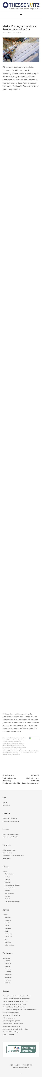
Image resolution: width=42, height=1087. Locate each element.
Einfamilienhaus (6, 743)
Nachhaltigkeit (9, 893)
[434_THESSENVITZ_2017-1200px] (30, 464)
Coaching (8, 971)
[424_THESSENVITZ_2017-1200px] (30, 394)
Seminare (8, 980)
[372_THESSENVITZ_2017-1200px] (11, 646)
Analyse (7, 960)
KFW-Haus (16, 749)
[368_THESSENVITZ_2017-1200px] (11, 618)
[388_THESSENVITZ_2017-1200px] (30, 142)
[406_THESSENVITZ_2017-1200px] (30, 268)
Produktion (10, 752)
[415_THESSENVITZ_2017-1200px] (11, 338)
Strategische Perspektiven (11, 1012)
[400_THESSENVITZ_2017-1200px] (30, 226)
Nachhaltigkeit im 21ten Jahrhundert (14, 1007)
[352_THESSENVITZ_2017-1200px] (11, 506)
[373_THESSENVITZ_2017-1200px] (30, 646)
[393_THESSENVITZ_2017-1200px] (11, 184)
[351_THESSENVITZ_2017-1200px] (30, 492)
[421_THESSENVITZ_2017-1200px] (11, 380)
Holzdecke (23, 747)
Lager (20, 749)
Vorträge (7, 983)
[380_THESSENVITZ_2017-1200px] (11, 702)
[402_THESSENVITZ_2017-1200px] (30, 240)
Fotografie (5, 747)
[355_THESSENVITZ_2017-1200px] (30, 520)
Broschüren (8, 936)
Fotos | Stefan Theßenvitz (11, 834)
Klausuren (8, 969)
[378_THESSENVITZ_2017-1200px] (11, 688)
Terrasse (25, 752)
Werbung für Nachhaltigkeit (11, 1015)
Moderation (8, 974)
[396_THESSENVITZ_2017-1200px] (30, 198)
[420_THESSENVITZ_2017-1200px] (30, 366)
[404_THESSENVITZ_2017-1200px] (30, 254)
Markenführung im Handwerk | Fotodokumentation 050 (30, 779)
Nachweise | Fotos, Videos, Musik (13, 855)
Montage (21, 750)
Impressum (6, 805)
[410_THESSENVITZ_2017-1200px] (30, 296)
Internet (7, 896)
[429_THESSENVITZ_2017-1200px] (11, 436)
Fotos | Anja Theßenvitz (10, 837)
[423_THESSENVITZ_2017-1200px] (11, 394)
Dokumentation (17, 741)
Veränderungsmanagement (11, 1021)
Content (7, 899)
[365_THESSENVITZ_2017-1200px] (30, 590)
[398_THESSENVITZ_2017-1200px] (30, 212)
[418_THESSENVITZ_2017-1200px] (30, 352)
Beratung (15, 739)
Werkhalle (5, 754)
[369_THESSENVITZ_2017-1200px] (30, 618)
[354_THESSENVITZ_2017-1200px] (11, 520)
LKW (9, 750)
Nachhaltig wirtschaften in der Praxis (14, 1004)
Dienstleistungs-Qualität (12, 885)
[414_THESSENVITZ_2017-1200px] (30, 324)
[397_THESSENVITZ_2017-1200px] (11, 212)
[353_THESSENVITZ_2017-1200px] (30, 506)
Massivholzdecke (14, 750)
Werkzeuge (6, 958)
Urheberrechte (7, 853)
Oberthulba (36, 750)
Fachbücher (8, 934)
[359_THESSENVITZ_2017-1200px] (30, 548)
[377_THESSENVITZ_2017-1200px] (30, 674)
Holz (9, 747)
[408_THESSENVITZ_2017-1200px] (30, 282)
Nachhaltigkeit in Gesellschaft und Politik (16, 1001)
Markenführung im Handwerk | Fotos (17, 738)
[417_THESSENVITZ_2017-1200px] (11, 352)
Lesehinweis (6, 858)
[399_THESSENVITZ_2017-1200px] (11, 226)
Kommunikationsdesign (12, 901)
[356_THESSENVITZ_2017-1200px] (11, 534)
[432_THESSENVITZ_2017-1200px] (30, 450)
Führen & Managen (9, 1018)
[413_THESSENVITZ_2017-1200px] (11, 324)
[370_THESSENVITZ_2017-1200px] (11, 632)
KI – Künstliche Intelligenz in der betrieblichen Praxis (19, 1009)
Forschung (8, 963)
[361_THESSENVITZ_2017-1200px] (30, 562)
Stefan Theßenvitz (17, 32)
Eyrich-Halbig (22, 743)
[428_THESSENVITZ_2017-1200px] (30, 422)
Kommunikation (10, 888)
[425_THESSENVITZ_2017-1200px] (11, 408)
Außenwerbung (9, 945)
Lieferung (5, 750)
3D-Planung (9, 739)
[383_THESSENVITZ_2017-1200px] (11, 114)
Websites (7, 917)
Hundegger (10, 749)
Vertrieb (7, 890)
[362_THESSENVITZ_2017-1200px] (11, 576)
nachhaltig (26, 750)
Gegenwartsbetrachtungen (11, 1032)
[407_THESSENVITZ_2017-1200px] (11, 282)
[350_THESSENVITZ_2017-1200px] (11, 492)
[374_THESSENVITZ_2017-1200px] (11, 660)
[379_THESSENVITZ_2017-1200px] (30, 688)
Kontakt (5, 802)
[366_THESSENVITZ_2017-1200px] (11, 604)
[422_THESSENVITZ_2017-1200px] (30, 380)
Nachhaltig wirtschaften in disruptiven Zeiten (17, 996)
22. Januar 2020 (6, 32)
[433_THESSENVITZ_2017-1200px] (11, 464)
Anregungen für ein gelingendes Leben (15, 1029)
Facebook (8, 920)
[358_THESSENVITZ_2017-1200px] (11, 548)
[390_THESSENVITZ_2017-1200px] (30, 156)
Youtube (7, 923)
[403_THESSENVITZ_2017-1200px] (11, 254)
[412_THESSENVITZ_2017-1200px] (30, 310)
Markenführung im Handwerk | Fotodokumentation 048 (11, 779)
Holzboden (17, 747)
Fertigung (19, 745)
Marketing (8, 882)
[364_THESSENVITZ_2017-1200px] (11, 590)
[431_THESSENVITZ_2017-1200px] (11, 450)
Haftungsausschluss (9, 850)
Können (5, 914)
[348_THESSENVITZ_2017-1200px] (11, 478)
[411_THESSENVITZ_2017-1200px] (11, 310)
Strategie (7, 877)
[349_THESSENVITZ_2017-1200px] (30, 478)
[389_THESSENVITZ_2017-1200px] (11, 156)
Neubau (31, 750)
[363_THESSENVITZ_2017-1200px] (30, 576)
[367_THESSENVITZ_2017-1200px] (30, 604)
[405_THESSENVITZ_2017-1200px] (11, 268)
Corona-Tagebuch (8, 1034)
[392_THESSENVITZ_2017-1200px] (30, 170)
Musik (6, 931)
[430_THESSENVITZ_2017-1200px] (30, 436)
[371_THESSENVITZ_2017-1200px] (30, 632)
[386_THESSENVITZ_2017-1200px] (30, 128)
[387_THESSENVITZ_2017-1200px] (11, 142)
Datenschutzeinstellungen (11, 821)
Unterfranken (30, 752)
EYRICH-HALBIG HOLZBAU (9, 745)
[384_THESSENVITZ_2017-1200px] (30, 114)
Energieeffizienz (14, 743)
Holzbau (13, 747)
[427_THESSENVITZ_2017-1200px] (11, 422)
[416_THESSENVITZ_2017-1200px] (30, 338)
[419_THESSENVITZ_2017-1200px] (11, 366)
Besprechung (21, 739)
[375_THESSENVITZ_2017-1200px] (30, 660)
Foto (23, 745)
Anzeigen (8, 942)
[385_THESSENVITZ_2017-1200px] (11, 128)
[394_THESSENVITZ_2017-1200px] (30, 184)
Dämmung (10, 741)
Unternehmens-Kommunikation (13, 1023)
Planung (5, 752)
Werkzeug (10, 754)
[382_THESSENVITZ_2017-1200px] (30, 100)
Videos (7, 925)
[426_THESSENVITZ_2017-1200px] (30, 408)
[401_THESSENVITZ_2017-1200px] (11, 240)
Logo (6, 939)
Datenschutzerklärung (10, 818)
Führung (7, 879)
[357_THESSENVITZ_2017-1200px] (30, 534)
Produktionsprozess (17, 752)
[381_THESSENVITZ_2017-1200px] (11, 100)
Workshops (8, 977)
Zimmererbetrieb (16, 754)
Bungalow (5, 741)
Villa (35, 752)
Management (9, 874)
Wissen (5, 871)
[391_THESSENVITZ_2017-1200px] (11, 170)
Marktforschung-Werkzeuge (11, 1026)
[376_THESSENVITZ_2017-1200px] (11, 674)
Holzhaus (5, 749)
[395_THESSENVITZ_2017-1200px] (11, 198)
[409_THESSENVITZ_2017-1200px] (11, 296)
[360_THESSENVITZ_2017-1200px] (11, 562)
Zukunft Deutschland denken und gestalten (16, 998)
